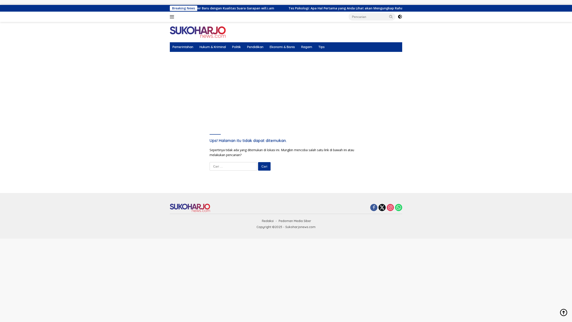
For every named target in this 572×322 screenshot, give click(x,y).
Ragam (306, 47)
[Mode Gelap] (400, 17)
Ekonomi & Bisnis (282, 47)
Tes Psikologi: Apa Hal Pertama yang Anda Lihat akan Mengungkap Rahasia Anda (342, 8)
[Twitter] (382, 208)
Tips (321, 47)
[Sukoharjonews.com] (198, 32)
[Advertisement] (286, 85)
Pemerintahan (182, 47)
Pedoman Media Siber (295, 221)
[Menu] (173, 17)
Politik (236, 47)
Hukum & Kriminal (213, 47)
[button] (391, 16)
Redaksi (268, 221)
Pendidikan (255, 47)
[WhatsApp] (398, 208)
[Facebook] (373, 208)
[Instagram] (390, 208)
